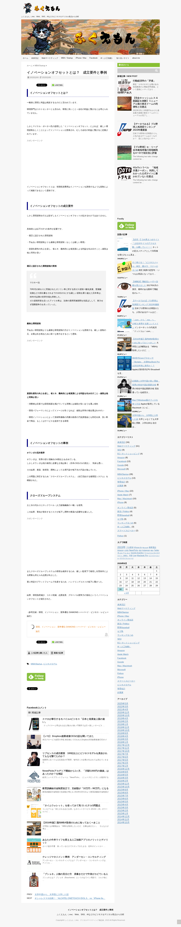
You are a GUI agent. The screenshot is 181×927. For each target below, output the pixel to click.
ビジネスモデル (50, 664)
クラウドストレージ (126, 558)
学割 (130, 556)
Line (134, 555)
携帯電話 (152, 547)
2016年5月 (122, 775)
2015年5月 (122, 801)
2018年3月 (122, 739)
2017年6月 (122, 757)
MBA (152, 550)
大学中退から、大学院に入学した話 (52, 894)
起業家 (120, 486)
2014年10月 (123, 822)
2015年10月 (123, 787)
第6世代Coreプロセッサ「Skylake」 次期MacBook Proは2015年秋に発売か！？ (146, 362)
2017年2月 (122, 763)
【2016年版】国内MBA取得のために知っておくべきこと (71, 822)
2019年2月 (122, 721)
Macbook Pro (142, 555)
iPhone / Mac (81, 58)
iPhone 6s (138, 547)
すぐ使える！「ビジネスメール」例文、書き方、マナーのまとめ (145, 266)
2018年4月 (122, 736)
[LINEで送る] (57, 85)
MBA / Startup (67, 58)
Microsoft (121, 469)
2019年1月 (122, 724)
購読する (124, 65)
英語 (140, 550)
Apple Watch (123, 495)
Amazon (121, 457)
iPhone (120, 502)
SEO (119, 450)
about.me (136, 58)
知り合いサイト (122, 58)
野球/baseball (123, 515)
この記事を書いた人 (39, 653)
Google (120, 465)
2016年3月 (122, 778)
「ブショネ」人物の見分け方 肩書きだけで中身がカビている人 (75, 874)
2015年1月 (122, 813)
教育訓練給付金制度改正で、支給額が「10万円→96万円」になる (75, 788)
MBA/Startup (36, 664)
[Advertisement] (50, 163)
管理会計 (121, 482)
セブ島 (120, 519)
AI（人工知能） (107, 58)
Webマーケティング (50, 58)
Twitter (156, 550)
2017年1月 (122, 766)
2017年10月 (123, 751)
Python (120, 536)
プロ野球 (129, 547)
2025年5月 (122, 703)
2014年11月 (123, 819)
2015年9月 (122, 790)
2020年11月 (123, 712)
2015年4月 (122, 804)
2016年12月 (123, 769)
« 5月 (126, 593)
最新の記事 (58, 653)
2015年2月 (122, 810)
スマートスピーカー (126, 530)
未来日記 (35, 58)
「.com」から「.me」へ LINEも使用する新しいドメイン (145, 324)
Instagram (146, 550)
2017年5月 (122, 760)
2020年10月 (123, 715)
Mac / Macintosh (124, 498)
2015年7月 (122, 796)
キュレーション (123, 553)
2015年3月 (122, 807)
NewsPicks (133, 550)
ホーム (25, 58)
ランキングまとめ (125, 523)
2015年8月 (122, 793)
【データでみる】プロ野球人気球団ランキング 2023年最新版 (145, 127)
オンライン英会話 (125, 507)
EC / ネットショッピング (128, 454)
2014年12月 (123, 816)
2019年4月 (122, 718)
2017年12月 (123, 745)
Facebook (94, 58)
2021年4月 (122, 709)
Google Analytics (137, 553)
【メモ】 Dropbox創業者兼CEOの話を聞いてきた (68, 736)
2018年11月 (123, 727)
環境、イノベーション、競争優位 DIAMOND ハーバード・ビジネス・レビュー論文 (71, 629)
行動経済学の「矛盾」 (144, 81)
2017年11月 (123, 748)
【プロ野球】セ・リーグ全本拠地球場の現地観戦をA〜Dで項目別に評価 (145, 150)
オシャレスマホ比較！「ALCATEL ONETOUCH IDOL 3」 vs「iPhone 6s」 (70, 898)
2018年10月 (123, 730)
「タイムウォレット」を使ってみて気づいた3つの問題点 (71, 805)
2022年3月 (122, 706)
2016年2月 (122, 781)
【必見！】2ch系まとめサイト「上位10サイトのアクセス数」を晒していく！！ (145, 243)
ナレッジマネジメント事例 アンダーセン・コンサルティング (74, 857)
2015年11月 (123, 784)
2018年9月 (122, 733)
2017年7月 (122, 754)
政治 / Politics (123, 511)
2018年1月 (122, 742)
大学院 (126, 550)
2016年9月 (122, 772)
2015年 (121, 547)
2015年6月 (122, 798)
